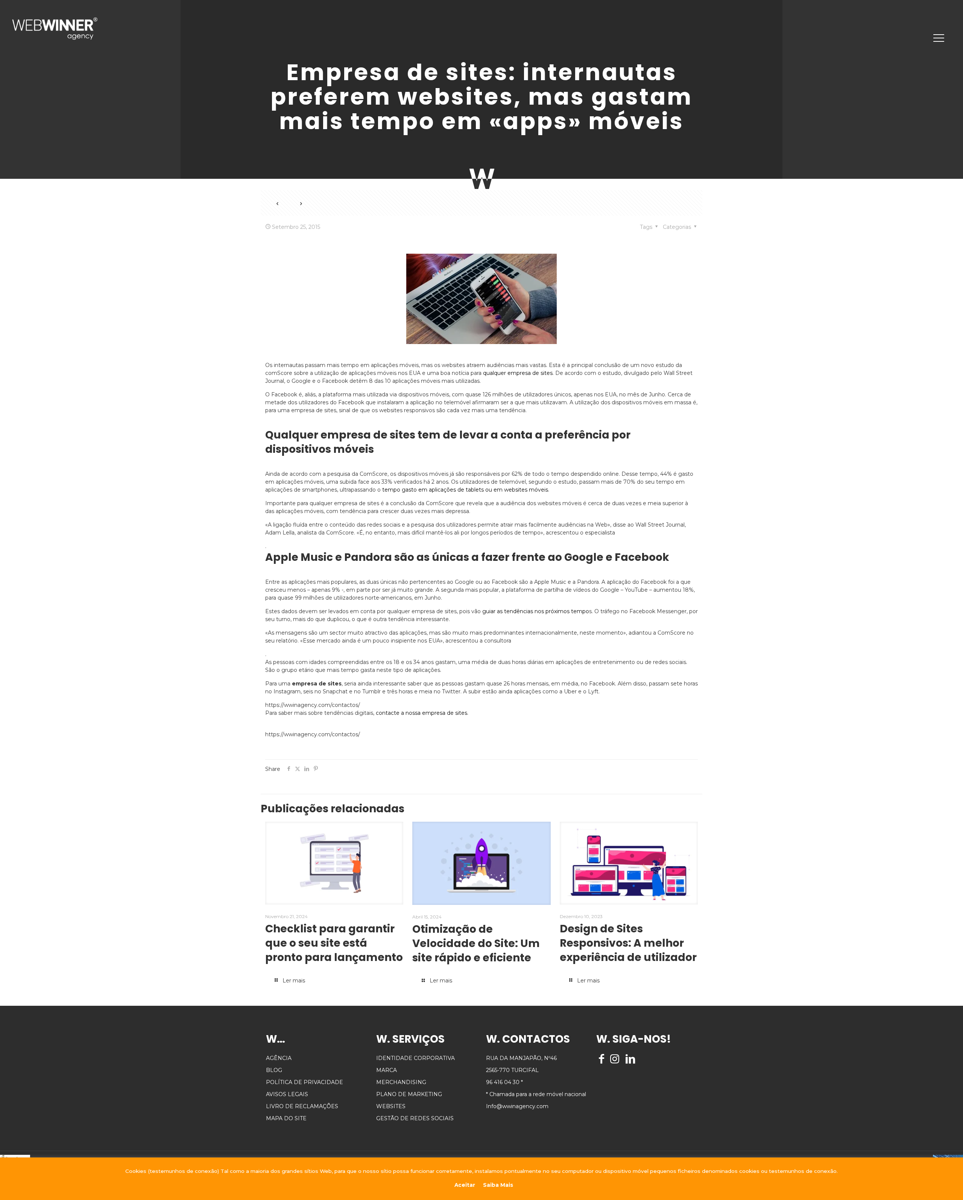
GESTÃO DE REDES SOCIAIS (415, 1118)
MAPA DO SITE (286, 1118)
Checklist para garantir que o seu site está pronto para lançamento (334, 943)
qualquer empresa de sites (518, 373)
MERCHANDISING (401, 1082)
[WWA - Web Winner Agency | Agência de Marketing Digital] (54, 28)
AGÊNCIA (279, 1058)
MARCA (386, 1070)
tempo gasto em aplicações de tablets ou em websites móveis (465, 489)
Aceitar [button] (464, 1185)
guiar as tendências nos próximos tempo (535, 611)
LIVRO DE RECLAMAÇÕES (302, 1106)
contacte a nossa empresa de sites (421, 713)
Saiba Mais (498, 1185)
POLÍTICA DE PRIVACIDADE (304, 1082)
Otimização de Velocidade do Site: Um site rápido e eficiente (476, 943)
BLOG (274, 1070)
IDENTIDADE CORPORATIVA (415, 1058)
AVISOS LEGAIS (287, 1094)
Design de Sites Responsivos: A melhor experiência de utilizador (628, 943)
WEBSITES (391, 1106)
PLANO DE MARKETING (409, 1094)
